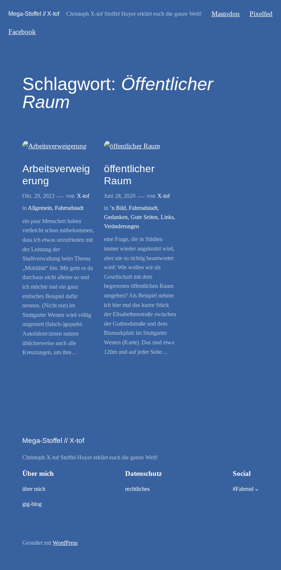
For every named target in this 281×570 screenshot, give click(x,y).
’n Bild (118, 208)
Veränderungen (121, 226)
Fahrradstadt (69, 208)
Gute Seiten (144, 217)
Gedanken (116, 217)
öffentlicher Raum (129, 174)
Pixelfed (261, 14)
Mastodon (225, 14)
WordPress (65, 543)
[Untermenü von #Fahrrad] (257, 489)
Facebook (22, 32)
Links (167, 217)
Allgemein (40, 208)
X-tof (83, 196)
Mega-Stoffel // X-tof (33, 13)
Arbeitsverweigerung (56, 174)
